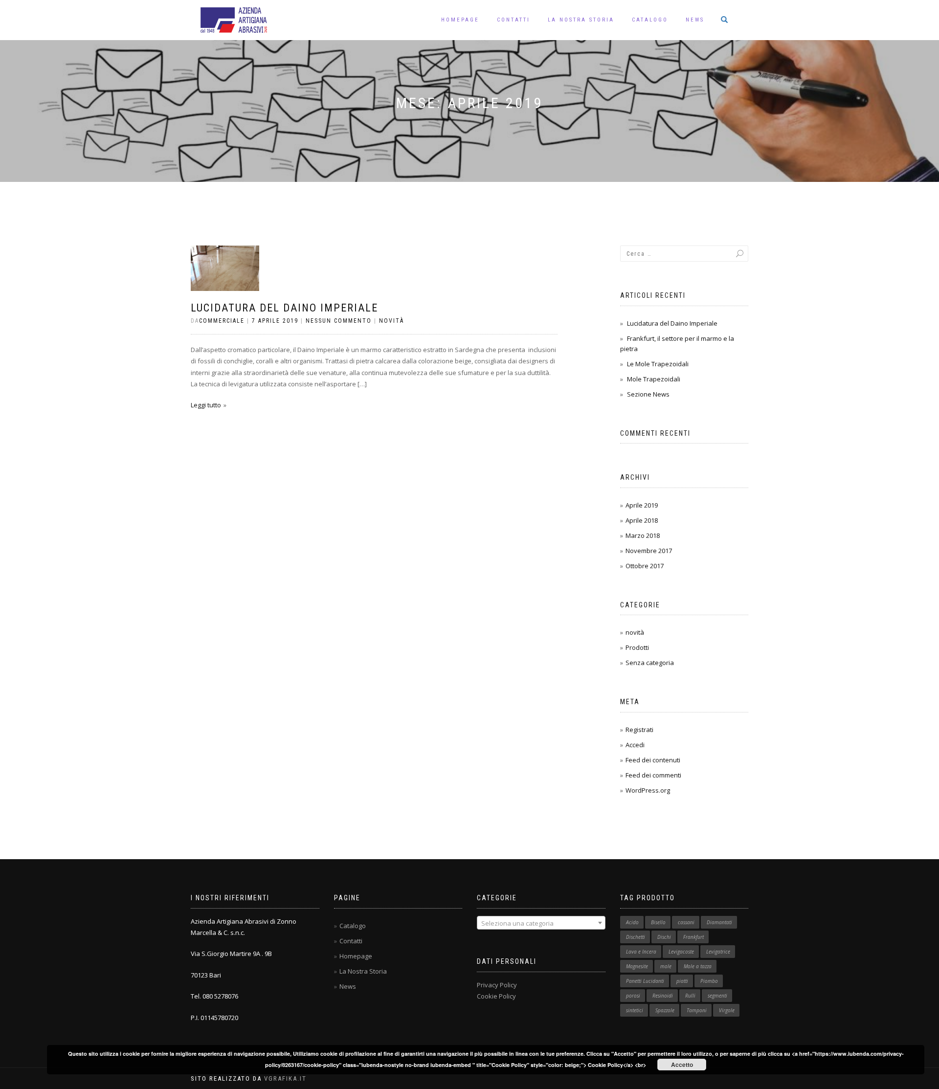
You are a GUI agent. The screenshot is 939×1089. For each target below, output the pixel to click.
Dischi (664, 936)
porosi (633, 995)
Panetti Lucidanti (645, 981)
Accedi (635, 744)
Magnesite (637, 966)
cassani (686, 922)
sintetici (634, 1010)
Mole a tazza (698, 966)
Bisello (658, 922)
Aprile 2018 (642, 520)
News (695, 20)
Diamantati (719, 922)
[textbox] (541, 923)
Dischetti (635, 936)
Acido (632, 922)
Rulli (690, 995)
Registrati (639, 729)
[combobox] (541, 923)
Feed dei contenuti (653, 760)
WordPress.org (648, 790)
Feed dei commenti (653, 775)
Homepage (460, 20)
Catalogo (650, 20)
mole (665, 966)
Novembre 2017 (649, 550)
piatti (682, 981)
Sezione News (648, 394)
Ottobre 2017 (645, 565)
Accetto (682, 1064)
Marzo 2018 (643, 535)
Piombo (709, 981)
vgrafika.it (285, 1078)
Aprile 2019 (642, 505)
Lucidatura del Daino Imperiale (284, 308)
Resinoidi (662, 995)
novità (391, 320)
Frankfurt (693, 936)
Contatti (513, 20)
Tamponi (697, 1010)
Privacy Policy (497, 984)
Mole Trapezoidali (653, 379)
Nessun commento (339, 320)
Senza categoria (650, 662)
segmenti (717, 995)
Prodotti (637, 647)
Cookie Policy (496, 996)
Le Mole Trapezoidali (658, 363)
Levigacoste (681, 951)
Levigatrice (718, 951)
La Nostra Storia (581, 20)
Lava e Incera (641, 951)
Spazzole (664, 1010)
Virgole (727, 1010)
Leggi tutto (206, 404)
